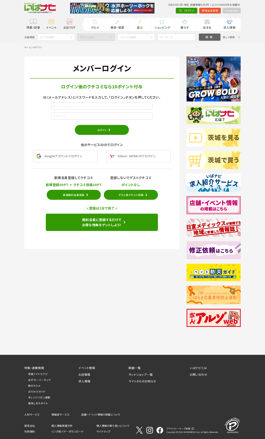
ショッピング (162, 27)
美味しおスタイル (38, 403)
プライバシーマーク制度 (178, 428)
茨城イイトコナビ (38, 374)
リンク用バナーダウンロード (67, 431)
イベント (51, 27)
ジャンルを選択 (128, 37)
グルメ (95, 27)
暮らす (184, 27)
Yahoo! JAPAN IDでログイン (137, 156)
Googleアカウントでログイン (63, 156)
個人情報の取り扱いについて (113, 425)
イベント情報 (86, 368)
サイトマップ (103, 431)
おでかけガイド (36, 391)
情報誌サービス (61, 414)
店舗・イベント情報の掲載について (101, 414)
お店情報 (84, 374)
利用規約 (29, 431)
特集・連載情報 (34, 368)
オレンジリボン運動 (39, 397)
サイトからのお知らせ (142, 381)
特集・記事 (33, 27)
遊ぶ (140, 27)
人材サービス (32, 414)
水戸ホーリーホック (39, 380)
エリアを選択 (47, 37)
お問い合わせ (198, 374)
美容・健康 (117, 27)
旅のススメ (34, 385)
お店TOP (69, 27)
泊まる (207, 27)
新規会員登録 (210, 10)
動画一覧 (135, 368)
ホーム (27, 47)
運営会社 (29, 425)
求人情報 (229, 27)
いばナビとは (198, 368)
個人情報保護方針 (62, 425)
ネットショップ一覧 (141, 374)
